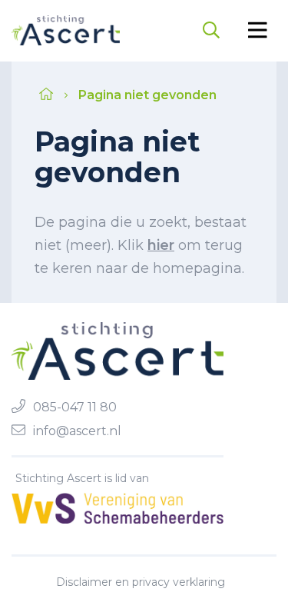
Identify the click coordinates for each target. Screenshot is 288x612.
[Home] (66, 30)
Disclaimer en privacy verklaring (140, 582)
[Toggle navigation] (257, 30)
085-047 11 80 (75, 407)
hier (160, 245)
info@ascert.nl (77, 431)
